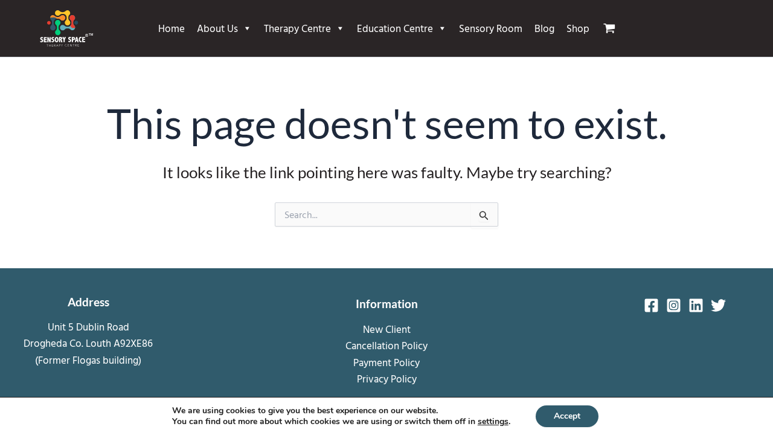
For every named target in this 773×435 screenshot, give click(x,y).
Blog (544, 28)
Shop (577, 28)
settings (493, 421)
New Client (387, 329)
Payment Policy (386, 362)
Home (171, 28)
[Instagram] (673, 305)
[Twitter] (718, 305)
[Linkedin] (696, 305)
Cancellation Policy (386, 345)
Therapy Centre (297, 28)
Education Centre (395, 28)
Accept (567, 416)
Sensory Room (490, 28)
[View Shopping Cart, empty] (614, 28)
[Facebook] (651, 305)
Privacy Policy (387, 378)
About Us (217, 28)
